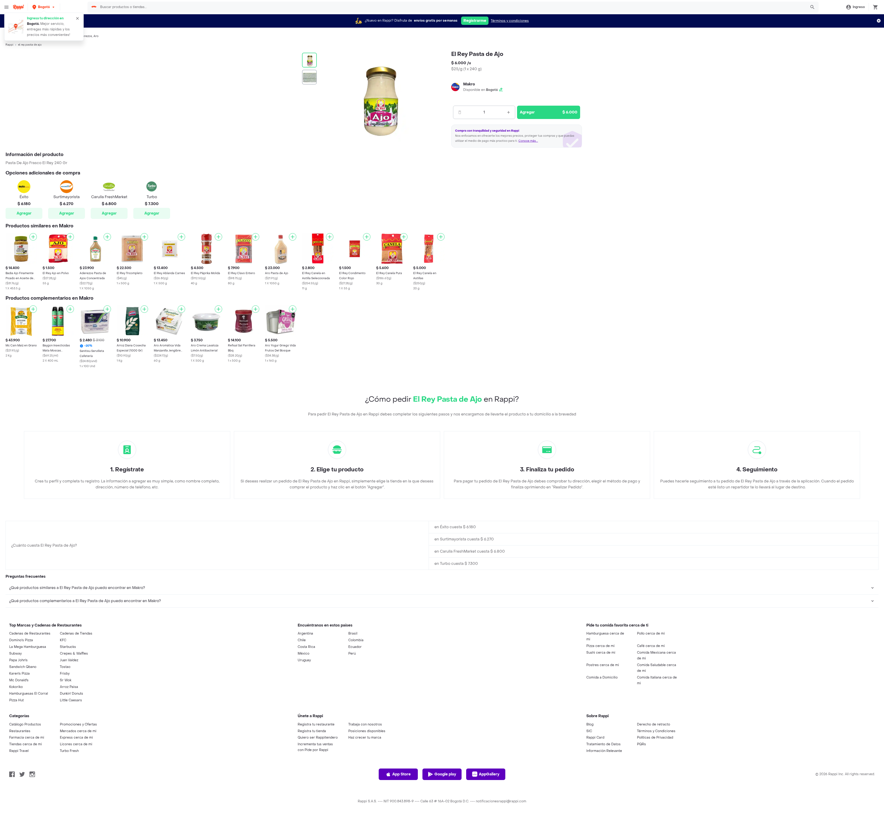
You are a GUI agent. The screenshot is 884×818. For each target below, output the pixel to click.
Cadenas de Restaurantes (29, 633)
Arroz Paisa (69, 687)
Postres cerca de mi (602, 665)
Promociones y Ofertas (78, 724)
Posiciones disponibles (366, 731)
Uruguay (304, 660)
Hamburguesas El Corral (28, 693)
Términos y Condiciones (656, 731)
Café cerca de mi (651, 646)
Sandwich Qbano (22, 667)
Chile (302, 640)
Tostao (65, 667)
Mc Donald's (19, 680)
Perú (352, 653)
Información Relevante (604, 751)
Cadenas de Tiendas (76, 633)
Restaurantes (19, 731)
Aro (96, 36)
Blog (589, 724)
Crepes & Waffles (74, 653)
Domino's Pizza (21, 640)
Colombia (355, 640)
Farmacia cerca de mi (26, 737)
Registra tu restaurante (316, 724)
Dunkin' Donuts (71, 693)
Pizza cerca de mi (600, 646)
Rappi (9, 44)
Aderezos (85, 36)
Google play (445, 774)
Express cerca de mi (76, 737)
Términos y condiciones (510, 21)
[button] (44, 7)
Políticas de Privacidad (655, 737)
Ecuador (355, 647)
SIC (589, 731)
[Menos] (459, 112)
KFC (63, 640)
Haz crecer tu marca (364, 737)
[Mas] (508, 112)
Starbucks (68, 647)
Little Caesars (71, 700)
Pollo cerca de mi (651, 633)
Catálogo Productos (25, 724)
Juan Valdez (69, 660)
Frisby (65, 673)
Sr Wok (65, 680)
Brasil (352, 633)
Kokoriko (16, 687)
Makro (469, 84)
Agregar (24, 213)
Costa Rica (306, 647)
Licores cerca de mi (76, 744)
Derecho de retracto (653, 724)
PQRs (641, 744)
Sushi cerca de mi (600, 652)
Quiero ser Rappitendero (318, 737)
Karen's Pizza (19, 673)
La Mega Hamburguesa (27, 647)
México (303, 653)
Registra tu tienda (312, 731)
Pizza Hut (16, 700)
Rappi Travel (19, 751)
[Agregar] (33, 237)
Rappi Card (595, 737)
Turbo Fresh (69, 751)
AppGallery (489, 774)
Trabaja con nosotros (365, 724)
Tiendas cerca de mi (25, 744)
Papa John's (18, 660)
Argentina (305, 633)
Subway (15, 653)
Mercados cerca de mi (78, 731)
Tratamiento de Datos (603, 744)
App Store (401, 774)
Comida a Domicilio (602, 677)
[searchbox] (451, 7)
